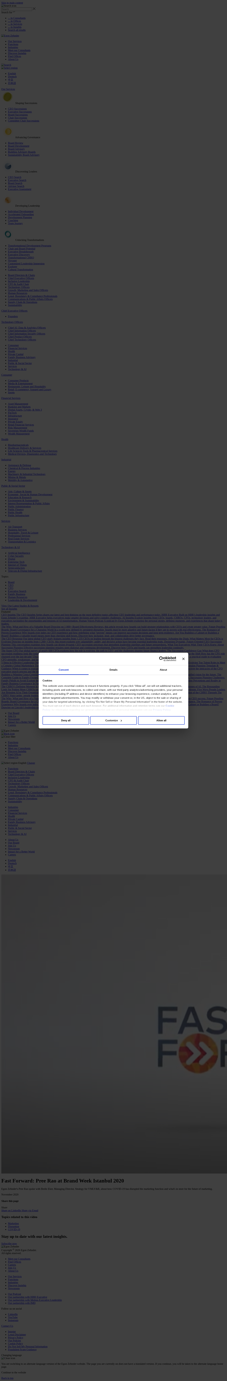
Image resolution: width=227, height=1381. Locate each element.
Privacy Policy (161, 709)
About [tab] (163, 669)
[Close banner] (183, 659)
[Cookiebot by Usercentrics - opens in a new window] (161, 658)
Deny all (65, 720)
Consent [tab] (64, 669)
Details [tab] (114, 669)
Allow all (161, 720)
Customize (111, 720)
